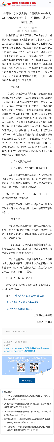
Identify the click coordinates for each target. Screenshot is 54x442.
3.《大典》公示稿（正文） (20, 308)
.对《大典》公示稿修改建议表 (29, 295)
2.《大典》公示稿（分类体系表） (23, 302)
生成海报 (28, 381)
